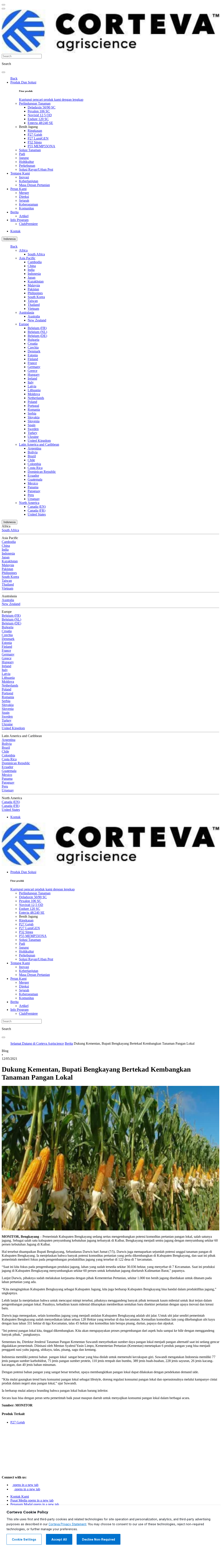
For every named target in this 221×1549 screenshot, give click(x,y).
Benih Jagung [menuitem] (28, 127)
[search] (3, 72)
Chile (31, 460)
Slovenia (33, 421)
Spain (31, 425)
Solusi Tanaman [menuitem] (30, 150)
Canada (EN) (37, 506)
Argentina (34, 448)
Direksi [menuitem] (24, 196)
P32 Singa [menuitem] (35, 142)
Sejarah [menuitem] (24, 200)
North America (29, 503)
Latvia (32, 386)
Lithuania (34, 390)
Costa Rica (35, 468)
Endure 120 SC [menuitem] (38, 119)
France (32, 363)
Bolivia (33, 452)
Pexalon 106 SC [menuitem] (39, 111)
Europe (24, 324)
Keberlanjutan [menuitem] (28, 181)
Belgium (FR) (37, 328)
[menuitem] (51, 99)
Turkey (32, 433)
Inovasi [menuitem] (24, 177)
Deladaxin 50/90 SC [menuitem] (41, 107)
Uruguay (34, 499)
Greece (32, 371)
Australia (34, 316)
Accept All (59, 1539)
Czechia (33, 347)
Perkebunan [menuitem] (27, 165)
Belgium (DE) (37, 336)
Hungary (34, 374)
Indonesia (9, 239)
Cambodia (35, 262)
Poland (32, 402)
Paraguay (34, 491)
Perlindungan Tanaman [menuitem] (35, 103)
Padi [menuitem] (22, 154)
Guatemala (35, 479)
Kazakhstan (36, 281)
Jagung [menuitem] (24, 158)
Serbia (32, 413)
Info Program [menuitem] (19, 220)
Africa (23, 250)
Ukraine (33, 437)
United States (37, 514)
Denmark (34, 351)
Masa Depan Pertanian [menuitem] (34, 185)
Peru (31, 495)
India (31, 270)
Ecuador (33, 475)
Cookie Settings (24, 1539)
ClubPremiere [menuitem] (28, 224)
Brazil (32, 456)
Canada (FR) (36, 510)
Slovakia (33, 417)
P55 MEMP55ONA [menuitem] (41, 146)
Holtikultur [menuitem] (26, 162)
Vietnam (33, 308)
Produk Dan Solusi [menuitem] (23, 82)
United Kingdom (39, 440)
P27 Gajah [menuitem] (35, 134)
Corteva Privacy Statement (67, 1524)
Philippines (35, 293)
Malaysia (34, 285)
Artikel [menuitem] (23, 216)
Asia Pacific (27, 258)
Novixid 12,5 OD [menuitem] (40, 115)
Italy (31, 382)
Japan (31, 277)
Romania (34, 409)
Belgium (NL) (37, 332)
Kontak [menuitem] (15, 231)
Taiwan (33, 301)
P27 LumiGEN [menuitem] (38, 138)
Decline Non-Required (98, 1539)
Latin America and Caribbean (39, 444)
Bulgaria (33, 339)
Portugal (33, 405)
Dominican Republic (42, 471)
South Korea (36, 297)
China (32, 266)
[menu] (3, 4)
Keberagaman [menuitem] (28, 204)
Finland (33, 359)
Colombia (34, 464)
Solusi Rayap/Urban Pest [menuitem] (36, 169)
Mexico (33, 483)
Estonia (33, 355)
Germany (34, 367)
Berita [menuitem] (14, 212)
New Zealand (37, 320)
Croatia (33, 343)
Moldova (34, 394)
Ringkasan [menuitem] (35, 130)
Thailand (34, 305)
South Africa (36, 254)
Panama (33, 487)
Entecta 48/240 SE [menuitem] (40, 123)
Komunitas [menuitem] (26, 208)
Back (13, 78)
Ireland (32, 378)
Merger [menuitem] (24, 193)
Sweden (33, 429)
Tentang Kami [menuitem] (20, 173)
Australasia (26, 312)
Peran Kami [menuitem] (18, 189)
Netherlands (36, 398)
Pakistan (33, 289)
